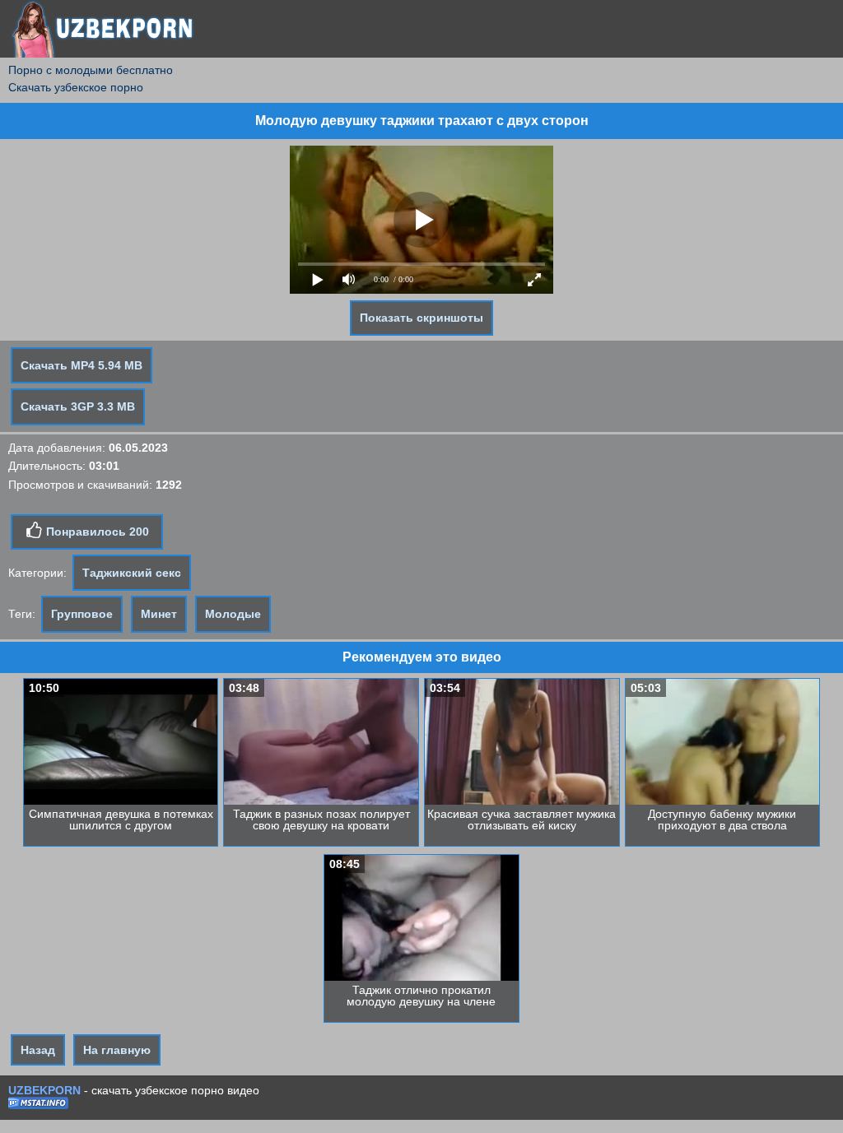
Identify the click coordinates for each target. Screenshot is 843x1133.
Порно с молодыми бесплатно (90, 70)
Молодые (233, 613)
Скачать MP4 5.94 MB (81, 365)
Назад (38, 1049)
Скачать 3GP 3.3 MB (78, 406)
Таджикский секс (131, 572)
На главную (117, 1049)
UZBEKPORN (44, 1090)
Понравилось (96, 531)
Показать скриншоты (421, 317)
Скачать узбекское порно (75, 87)
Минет (159, 613)
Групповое (82, 613)
